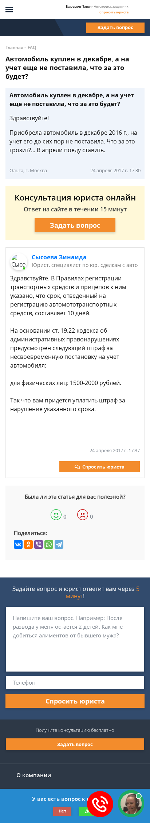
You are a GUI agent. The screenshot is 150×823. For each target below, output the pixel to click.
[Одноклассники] (28, 544)
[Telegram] (59, 544)
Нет (62, 811)
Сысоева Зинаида (59, 257)
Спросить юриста (114, 12)
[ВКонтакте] (18, 544)
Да (88, 811)
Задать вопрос (115, 27)
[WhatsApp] (48, 544)
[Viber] (38, 544)
